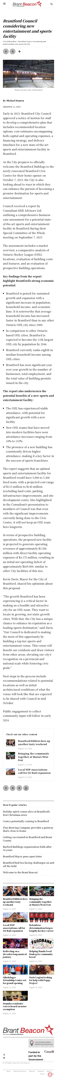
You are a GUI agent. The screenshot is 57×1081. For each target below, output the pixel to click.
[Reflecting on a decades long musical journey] (15, 943)
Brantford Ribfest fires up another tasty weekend (34, 742)
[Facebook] (6, 51)
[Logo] (27, 4)
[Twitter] (12, 51)
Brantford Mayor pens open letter (22, 856)
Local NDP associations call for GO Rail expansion (34, 771)
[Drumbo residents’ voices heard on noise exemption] (15, 996)
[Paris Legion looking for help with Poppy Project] (41, 970)
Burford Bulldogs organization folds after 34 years (27, 848)
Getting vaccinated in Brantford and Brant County (27, 838)
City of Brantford (9, 41)
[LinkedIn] (4, 1057)
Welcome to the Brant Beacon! (20, 872)
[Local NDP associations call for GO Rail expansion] (10, 771)
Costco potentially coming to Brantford (26, 821)
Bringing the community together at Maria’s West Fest (33, 757)
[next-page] (9, 880)
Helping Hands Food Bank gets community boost (41, 954)
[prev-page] (5, 880)
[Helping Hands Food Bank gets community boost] (41, 943)
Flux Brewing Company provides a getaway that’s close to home (28, 829)
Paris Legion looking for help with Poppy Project (40, 980)
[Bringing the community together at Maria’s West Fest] (10, 755)
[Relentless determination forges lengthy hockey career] (41, 917)
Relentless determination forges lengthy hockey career (41, 928)
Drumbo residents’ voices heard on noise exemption (15, 1006)
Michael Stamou (15, 100)
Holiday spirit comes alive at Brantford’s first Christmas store (26, 813)
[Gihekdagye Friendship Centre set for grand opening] (15, 970)
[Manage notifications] (50, 1074)
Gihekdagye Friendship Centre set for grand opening (14, 980)
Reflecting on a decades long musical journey (15, 954)
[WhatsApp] (26, 788)
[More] (19, 51)
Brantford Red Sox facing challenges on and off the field (28, 864)
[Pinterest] (19, 788)
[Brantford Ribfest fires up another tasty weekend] (10, 743)
